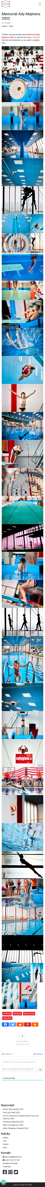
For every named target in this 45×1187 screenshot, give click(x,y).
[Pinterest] (27, 1024)
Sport (11, 26)
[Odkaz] (26, 1069)
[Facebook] (5, 1024)
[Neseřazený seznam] (17, 1069)
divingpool (17, 1013)
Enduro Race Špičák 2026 (13, 1109)
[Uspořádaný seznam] (15, 1069)
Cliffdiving (7, 1013)
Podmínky (7, 1167)
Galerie (4, 26)
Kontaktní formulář (10, 1163)
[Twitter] (12, 1024)
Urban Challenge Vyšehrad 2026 (15, 1128)
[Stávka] (12, 1069)
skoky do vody (29, 1013)
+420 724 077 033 (12, 1160)
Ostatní (6, 1144)
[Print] (35, 1024)
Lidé (4, 1141)
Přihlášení (39, 1054)
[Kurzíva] (6, 1069)
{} (29, 1069)
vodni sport (7, 1018)
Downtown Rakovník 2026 (13, 1122)
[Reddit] (20, 1024)
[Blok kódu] (23, 1069)
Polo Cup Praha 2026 (11, 1112)
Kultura (5, 1138)
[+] (31, 1069)
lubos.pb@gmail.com (13, 1157)
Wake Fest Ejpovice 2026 (13, 1125)
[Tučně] (4, 1069)
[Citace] (20, 1069)
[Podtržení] (9, 1069)
